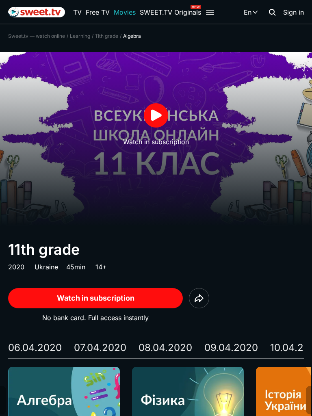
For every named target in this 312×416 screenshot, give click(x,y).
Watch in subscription (95, 298)
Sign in (293, 12)
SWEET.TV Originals (170, 12)
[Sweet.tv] (36, 12)
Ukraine (46, 267)
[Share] (199, 298)
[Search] (272, 12)
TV (77, 12)
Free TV (98, 12)
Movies (125, 12)
